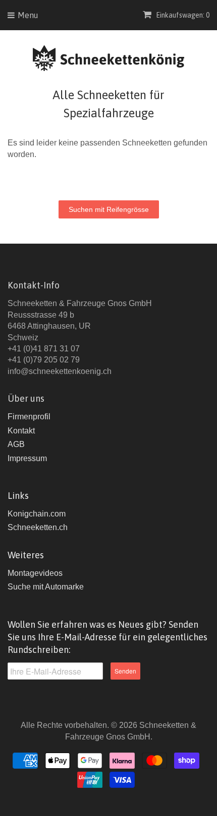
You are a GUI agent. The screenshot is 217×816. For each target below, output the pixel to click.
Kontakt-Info (34, 285)
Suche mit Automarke (46, 586)
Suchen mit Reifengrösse (109, 209)
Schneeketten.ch (38, 527)
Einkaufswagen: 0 (181, 15)
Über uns (26, 398)
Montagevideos (35, 573)
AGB (16, 444)
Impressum (27, 458)
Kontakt (21, 430)
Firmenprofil (29, 416)
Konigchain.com (37, 513)
